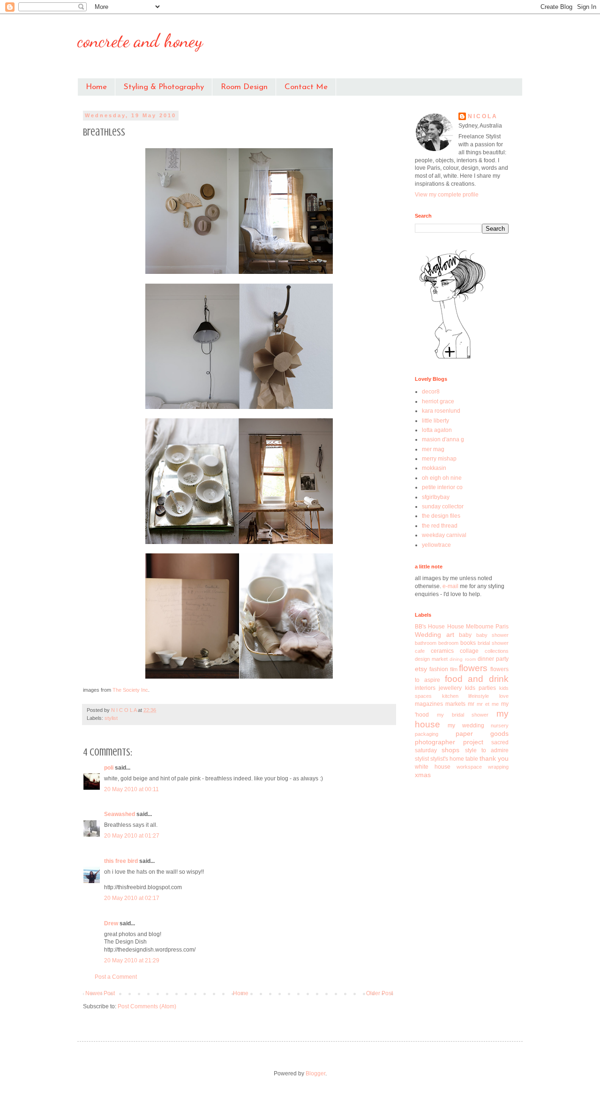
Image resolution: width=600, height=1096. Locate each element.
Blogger (315, 1073)
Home (96, 87)
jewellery (450, 688)
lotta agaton (437, 430)
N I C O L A (482, 116)
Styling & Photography (164, 87)
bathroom (425, 643)
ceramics (442, 651)
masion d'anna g (443, 439)
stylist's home (447, 759)
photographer (435, 742)
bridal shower (493, 643)
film (454, 669)
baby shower (492, 635)
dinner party (493, 659)
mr (471, 704)
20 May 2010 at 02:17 (131, 898)
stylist (111, 718)
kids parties (480, 688)
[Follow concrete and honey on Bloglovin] (452, 358)
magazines (429, 704)
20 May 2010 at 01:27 (131, 835)
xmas (423, 775)
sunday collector (443, 506)
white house (432, 766)
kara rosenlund (441, 411)
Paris (502, 626)
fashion (438, 669)
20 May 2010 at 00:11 (131, 789)
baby (465, 635)
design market (431, 659)
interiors (425, 688)
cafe (420, 651)
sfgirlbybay (436, 497)
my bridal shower (463, 715)
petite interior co (442, 487)
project (473, 742)
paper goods (482, 733)
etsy (421, 669)
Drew (111, 923)
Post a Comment (116, 977)
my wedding (466, 725)
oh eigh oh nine (442, 478)
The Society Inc (130, 690)
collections (497, 651)
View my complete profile (447, 194)
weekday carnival (444, 535)
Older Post (379, 993)
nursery (500, 725)
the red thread (440, 525)
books (468, 643)
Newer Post (100, 993)
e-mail (451, 586)
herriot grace (438, 401)
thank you (494, 758)
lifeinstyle (478, 696)
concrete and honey (140, 40)
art (450, 634)
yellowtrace (436, 545)
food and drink (477, 679)
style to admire (487, 750)
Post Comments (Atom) (147, 1006)
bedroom (448, 643)
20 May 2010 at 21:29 (131, 960)
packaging (426, 734)
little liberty (435, 420)
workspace (469, 767)
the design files (441, 516)
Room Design (244, 87)
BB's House (430, 626)
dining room (462, 659)
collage (469, 651)
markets (455, 704)
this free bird (121, 861)
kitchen (450, 696)
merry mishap (439, 458)
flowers (473, 668)
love (504, 696)
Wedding (428, 634)
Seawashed (119, 814)
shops (450, 750)
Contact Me (306, 87)
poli (108, 767)
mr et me (488, 704)
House (455, 626)
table (471, 759)
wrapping (498, 767)
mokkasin (434, 468)
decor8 (431, 391)
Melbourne (480, 626)
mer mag (433, 449)
